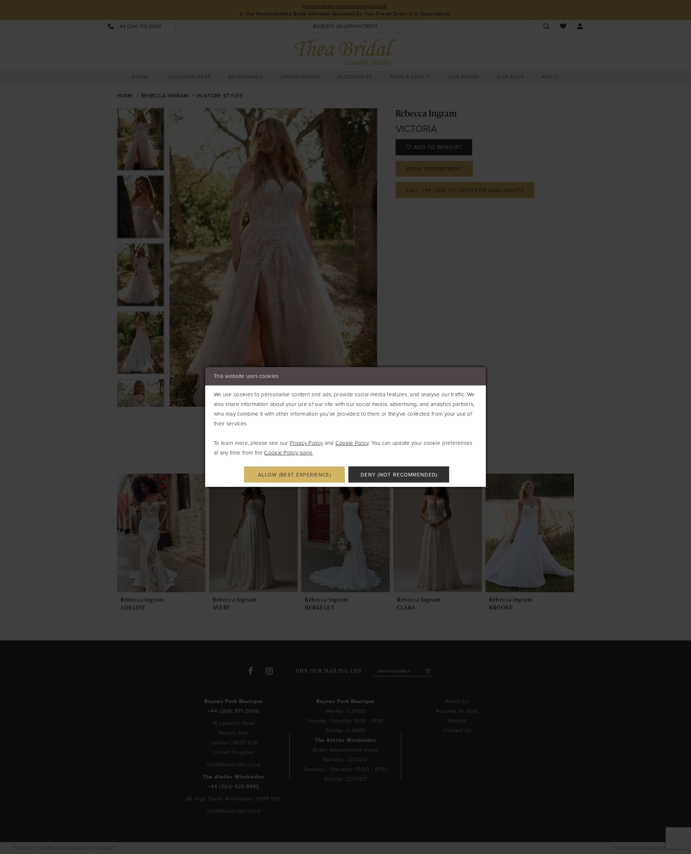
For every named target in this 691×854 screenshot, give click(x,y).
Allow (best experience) (294, 475)
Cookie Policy (352, 443)
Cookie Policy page (288, 452)
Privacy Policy (306, 443)
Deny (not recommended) (399, 475)
